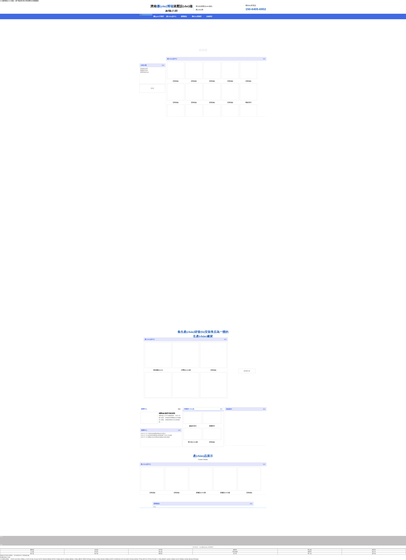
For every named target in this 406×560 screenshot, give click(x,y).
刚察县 (49, 559)
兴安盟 (116, 559)
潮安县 (160, 553)
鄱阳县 (32, 549)
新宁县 (96, 553)
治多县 (168, 559)
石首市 (12, 559)
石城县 (58, 559)
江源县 (76, 559)
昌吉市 (177, 559)
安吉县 (36, 559)
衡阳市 (310, 551)
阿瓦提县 (195, 559)
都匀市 (145, 559)
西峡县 (71, 559)
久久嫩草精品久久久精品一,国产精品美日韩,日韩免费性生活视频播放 (19, 1)
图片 (155, 559)
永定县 (96, 549)
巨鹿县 (107, 559)
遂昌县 (191, 559)
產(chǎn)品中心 (172, 59)
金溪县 (67, 559)
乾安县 (132, 559)
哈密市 (111, 559)
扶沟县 (31, 559)
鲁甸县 (89, 559)
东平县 (160, 549)
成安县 (45, 559)
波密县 (136, 559)
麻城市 (164, 559)
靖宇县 (374, 553)
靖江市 (374, 551)
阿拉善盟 (235, 551)
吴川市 (235, 553)
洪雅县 (22, 559)
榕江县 (32, 553)
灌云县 (160, 551)
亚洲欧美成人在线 (5, 557)
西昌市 (374, 549)
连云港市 (126, 559)
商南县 (182, 559)
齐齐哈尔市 (150, 559)
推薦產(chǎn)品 (189, 409)
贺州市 (54, 559)
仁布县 (159, 559)
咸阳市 (80, 559)
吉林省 (186, 559)
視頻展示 (229, 409)
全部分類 (144, 65)
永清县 (98, 559)
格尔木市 (120, 559)
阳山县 (310, 549)
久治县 (32, 551)
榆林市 (235, 549)
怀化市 (96, 551)
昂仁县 (310, 553)
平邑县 (140, 559)
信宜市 (40, 559)
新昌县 (102, 559)
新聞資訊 (157, 503)
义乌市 (27, 559)
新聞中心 (144, 409)
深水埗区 (17, 559)
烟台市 (62, 559)
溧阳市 (85, 559)
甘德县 (173, 559)
